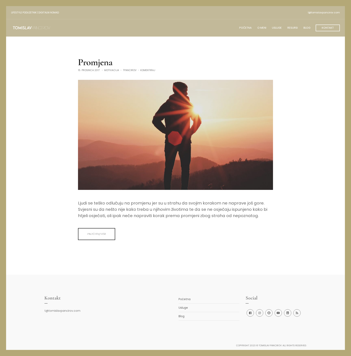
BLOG (306, 28)
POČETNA (245, 28)
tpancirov (129, 70)
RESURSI (292, 28)
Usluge (183, 308)
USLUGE (277, 28)
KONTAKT (328, 28)
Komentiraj (147, 70)
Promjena (95, 62)
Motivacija (111, 70)
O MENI (261, 28)
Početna (185, 299)
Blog (181, 316)
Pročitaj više (96, 234)
